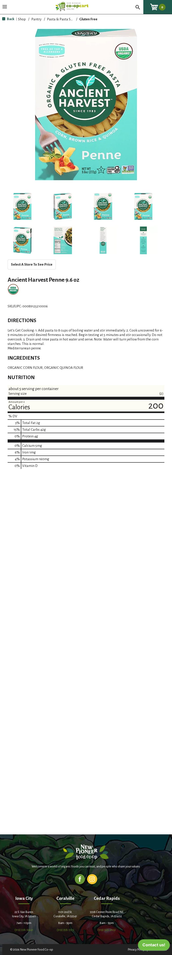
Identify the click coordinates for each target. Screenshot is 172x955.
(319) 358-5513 (65, 930)
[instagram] (92, 879)
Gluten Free (88, 19)
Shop (22, 19)
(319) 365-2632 (107, 930)
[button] (22, 206)
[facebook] (80, 879)
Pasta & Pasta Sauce (62, 19)
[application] (154, 946)
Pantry (36, 19)
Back (10, 19)
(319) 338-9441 (24, 930)
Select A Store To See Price (31, 264)
